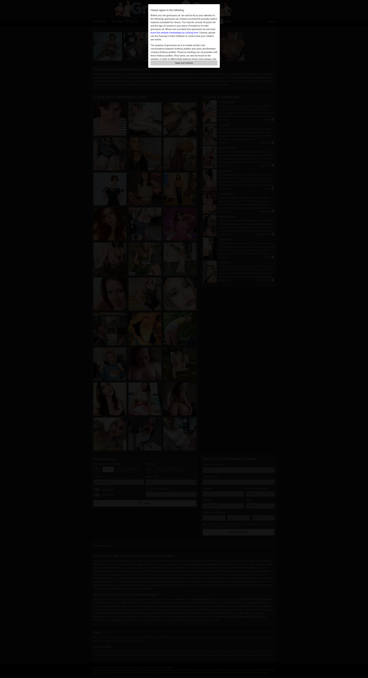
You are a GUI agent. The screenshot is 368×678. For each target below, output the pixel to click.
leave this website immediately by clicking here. (175, 32)
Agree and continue (184, 63)
